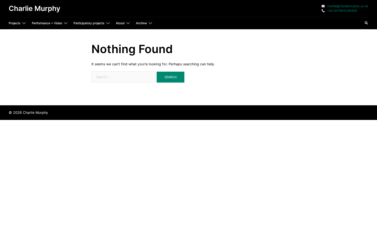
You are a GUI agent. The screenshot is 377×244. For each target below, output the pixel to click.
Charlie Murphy (34, 8)
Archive (141, 23)
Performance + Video (47, 23)
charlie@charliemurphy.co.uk (347, 6)
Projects (15, 23)
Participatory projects (89, 23)
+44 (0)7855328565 (341, 10)
